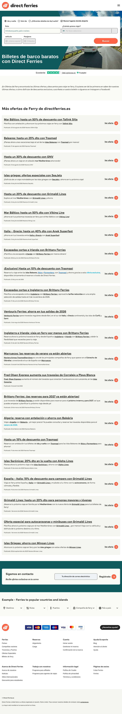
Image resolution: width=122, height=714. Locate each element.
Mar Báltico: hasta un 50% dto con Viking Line (34, 212)
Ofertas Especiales (9, 653)
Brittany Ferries (82, 337)
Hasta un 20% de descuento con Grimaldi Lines (35, 193)
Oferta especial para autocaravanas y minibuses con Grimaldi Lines (48, 521)
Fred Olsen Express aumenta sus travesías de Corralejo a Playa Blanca (49, 375)
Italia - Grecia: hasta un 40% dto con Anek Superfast (38, 231)
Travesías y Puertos (9, 650)
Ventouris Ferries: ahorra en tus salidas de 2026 (35, 311)
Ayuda (95, 650)
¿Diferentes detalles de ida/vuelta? (44, 21)
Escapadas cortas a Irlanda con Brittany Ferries (35, 249)
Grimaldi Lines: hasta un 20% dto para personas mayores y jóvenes (48, 500)
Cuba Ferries (98, 670)
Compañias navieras (9, 646)
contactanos (84, 702)
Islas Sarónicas (40, 465)
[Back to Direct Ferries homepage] (20, 5)
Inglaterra (59, 337)
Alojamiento (36, 643)
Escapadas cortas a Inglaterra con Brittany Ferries (36, 289)
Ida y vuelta (11, 21)
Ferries (96, 673)
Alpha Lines (63, 465)
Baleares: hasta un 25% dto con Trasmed (30, 138)
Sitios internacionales (10, 677)
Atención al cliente (100, 646)
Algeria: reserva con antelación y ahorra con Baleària (38, 418)
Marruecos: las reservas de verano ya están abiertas (37, 353)
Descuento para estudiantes (12, 680)
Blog (95, 643)
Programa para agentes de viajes (44, 673)
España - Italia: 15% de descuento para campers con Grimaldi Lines (48, 478)
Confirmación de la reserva (73, 650)
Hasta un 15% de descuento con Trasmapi (31, 439)
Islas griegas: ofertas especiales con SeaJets (33, 175)
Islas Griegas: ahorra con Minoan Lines (29, 543)
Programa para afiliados (41, 670)
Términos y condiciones (71, 677)
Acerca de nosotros (9, 670)
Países (4, 643)
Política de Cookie (69, 670)
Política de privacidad (71, 673)
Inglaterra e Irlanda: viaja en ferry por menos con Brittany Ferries (46, 332)
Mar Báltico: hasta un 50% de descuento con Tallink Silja (40, 119)
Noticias (5, 673)
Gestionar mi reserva (70, 646)
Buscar (105, 41)
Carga (34, 646)
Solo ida (24, 21)
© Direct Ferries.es (8, 698)
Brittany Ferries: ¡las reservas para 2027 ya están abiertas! (41, 396)
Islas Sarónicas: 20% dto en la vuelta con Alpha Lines (38, 461)
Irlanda (68, 337)
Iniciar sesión (68, 643)
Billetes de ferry (7, 657)
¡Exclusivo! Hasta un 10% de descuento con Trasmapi (38, 268)
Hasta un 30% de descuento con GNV (28, 156)
